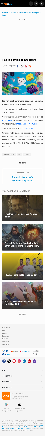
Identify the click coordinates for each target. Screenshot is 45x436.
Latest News (22, 13)
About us (5, 344)
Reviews (5, 339)
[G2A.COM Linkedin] (24, 361)
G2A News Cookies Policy (24, 428)
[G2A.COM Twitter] (9, 361)
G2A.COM (5, 13)
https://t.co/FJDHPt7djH (26, 124)
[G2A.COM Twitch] (34, 361)
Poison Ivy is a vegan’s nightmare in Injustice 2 (22, 179)
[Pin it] (26, 66)
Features (5, 336)
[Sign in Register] (36, 3)
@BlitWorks (7, 120)
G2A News (13, 13)
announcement (9, 155)
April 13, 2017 (27, 128)
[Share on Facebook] (17, 66)
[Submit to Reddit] (30, 66)
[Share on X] (22, 66)
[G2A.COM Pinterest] (29, 361)
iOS (19, 155)
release (27, 155)
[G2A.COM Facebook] (4, 361)
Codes (4, 333)
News (4, 330)
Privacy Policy (11, 428)
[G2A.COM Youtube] (14, 361)
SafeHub (5, 342)
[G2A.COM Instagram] (19, 361)
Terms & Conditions (24, 427)
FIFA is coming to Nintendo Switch (21, 275)
